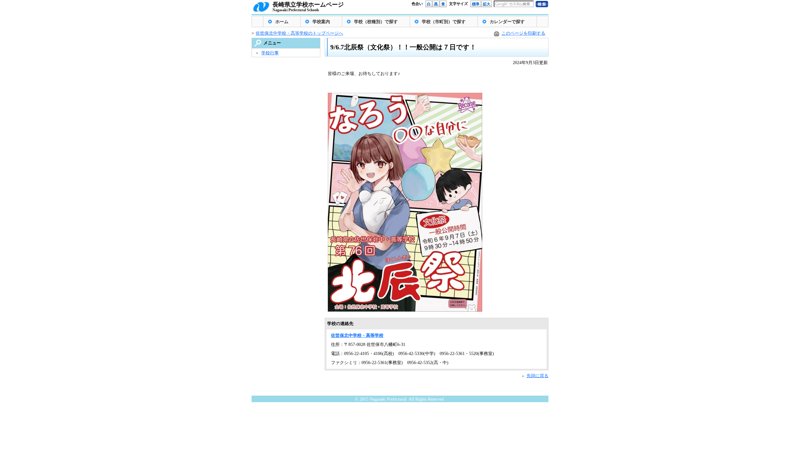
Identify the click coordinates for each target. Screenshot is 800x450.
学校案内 (321, 21)
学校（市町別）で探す (444, 21)
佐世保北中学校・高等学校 (357, 335)
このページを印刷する (523, 33)
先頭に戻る (537, 375)
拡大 (486, 4)
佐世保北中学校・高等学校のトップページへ (299, 33)
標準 (475, 4)
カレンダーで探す (507, 21)
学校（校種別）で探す (376, 21)
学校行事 (270, 53)
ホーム (281, 21)
